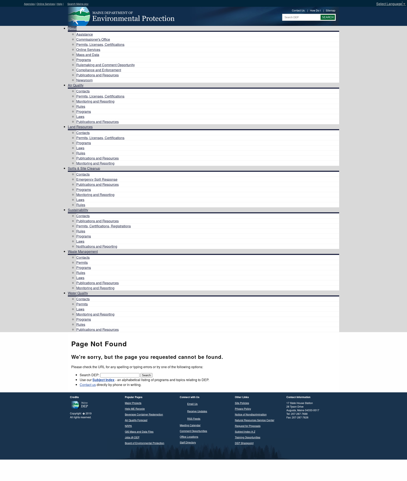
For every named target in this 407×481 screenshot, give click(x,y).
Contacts (83, 91)
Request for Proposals (248, 426)
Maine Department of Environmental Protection (121, 16)
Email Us (192, 403)
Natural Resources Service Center (254, 420)
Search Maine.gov (77, 4)
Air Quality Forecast (136, 420)
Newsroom (84, 80)
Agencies (29, 4)
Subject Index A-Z (245, 431)
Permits (82, 262)
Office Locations (189, 436)
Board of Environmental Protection (144, 443)
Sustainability (78, 209)
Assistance (84, 34)
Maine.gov (11, 3)
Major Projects (133, 403)
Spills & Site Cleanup (84, 168)
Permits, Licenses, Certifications (100, 44)
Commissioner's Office (93, 39)
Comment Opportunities (193, 431)
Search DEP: (90, 374)
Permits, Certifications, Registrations (103, 226)
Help (59, 4)
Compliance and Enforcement (98, 69)
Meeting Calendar (190, 425)
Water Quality (78, 293)
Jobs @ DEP (132, 437)
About (72, 28)
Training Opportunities (247, 437)
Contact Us (298, 10)
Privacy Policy (243, 408)
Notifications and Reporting (96, 246)
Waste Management (83, 251)
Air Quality (76, 85)
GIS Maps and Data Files (139, 431)
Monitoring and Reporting (95, 101)
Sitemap (330, 10)
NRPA (128, 426)
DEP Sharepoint (244, 443)
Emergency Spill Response (96, 179)
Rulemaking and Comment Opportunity (105, 64)
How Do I (315, 10)
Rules (80, 106)
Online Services (46, 4)
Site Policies (242, 403)
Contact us (88, 384)
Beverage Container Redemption (144, 414)
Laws (80, 116)
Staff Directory (188, 442)
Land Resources (80, 126)
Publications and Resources (97, 75)
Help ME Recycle (135, 408)
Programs (83, 59)
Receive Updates (197, 411)
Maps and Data (87, 54)
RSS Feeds (193, 418)
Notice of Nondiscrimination (251, 414)
